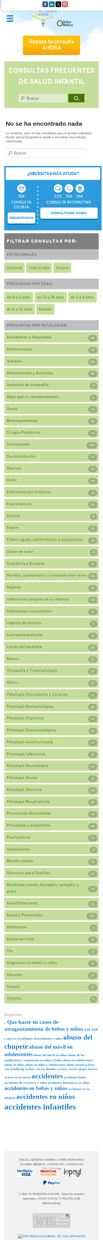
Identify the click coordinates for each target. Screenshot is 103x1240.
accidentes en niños (45, 1096)
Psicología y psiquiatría (28, 825)
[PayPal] (51, 1182)
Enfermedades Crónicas (29, 491)
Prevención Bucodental (29, 813)
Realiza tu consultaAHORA (51, 44)
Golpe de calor (20, 551)
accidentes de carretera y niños (25, 1082)
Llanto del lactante (24, 646)
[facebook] (45, 3)
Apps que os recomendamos (33, 396)
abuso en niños (14, 1064)
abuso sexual (75, 1064)
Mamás (45, 309)
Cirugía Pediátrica (24, 432)
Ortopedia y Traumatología (32, 670)
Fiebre (13, 527)
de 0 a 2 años (19, 297)
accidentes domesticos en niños (69, 1082)
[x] (58, 3)
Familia (13, 515)
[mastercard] (48, 1172)
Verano (62, 267)
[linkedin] (52, 3)
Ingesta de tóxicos (24, 622)
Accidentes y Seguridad (29, 337)
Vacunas (15, 974)
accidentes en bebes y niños (35, 1088)
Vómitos (14, 998)
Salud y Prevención (25, 915)
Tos (10, 950)
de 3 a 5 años (82, 297)
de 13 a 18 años (50, 297)
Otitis (12, 682)
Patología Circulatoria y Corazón (37, 694)
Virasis (13, 986)
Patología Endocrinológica (31, 729)
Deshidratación (21, 456)
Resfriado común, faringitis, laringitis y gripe (43, 888)
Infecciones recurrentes (29, 611)
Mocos (13, 658)
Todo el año (38, 267)
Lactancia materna (24, 634)
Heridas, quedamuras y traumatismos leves (47, 575)
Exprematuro (19, 503)
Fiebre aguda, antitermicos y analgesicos (45, 539)
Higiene (14, 587)
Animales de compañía (28, 384)
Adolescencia (19, 349)
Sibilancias (17, 927)
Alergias (14, 361)
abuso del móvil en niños (50, 1055)
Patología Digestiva (25, 718)
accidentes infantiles (40, 1106)
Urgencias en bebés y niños (32, 962)
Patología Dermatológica (30, 706)
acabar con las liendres (41, 1069)
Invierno (14, 267)
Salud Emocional (22, 903)
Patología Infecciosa (26, 753)
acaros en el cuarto (17, 1077)
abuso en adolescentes (78, 1060)
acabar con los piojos (72, 1069)
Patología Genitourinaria (30, 741)
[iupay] (72, 1172)
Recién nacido (20, 860)
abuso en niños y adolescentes (45, 1064)
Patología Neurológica (27, 765)
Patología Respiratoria (28, 801)
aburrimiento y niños (47, 1038)
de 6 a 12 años (20, 309)
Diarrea (14, 468)
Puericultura (18, 837)
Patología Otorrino (24, 789)
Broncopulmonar (22, 420)
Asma (12, 408)
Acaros (92, 1069)
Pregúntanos (21, 218)
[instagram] (65, 3)
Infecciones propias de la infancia (38, 599)
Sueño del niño (20, 938)
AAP (87, 1029)
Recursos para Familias (28, 872)
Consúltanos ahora (69, 213)
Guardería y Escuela (25, 563)
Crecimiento (18, 444)
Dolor (12, 479)
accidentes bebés (75, 1077)
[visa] (24, 1172)
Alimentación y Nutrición (30, 373)
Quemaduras (18, 849)
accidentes (47, 1076)
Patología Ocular (22, 777)
